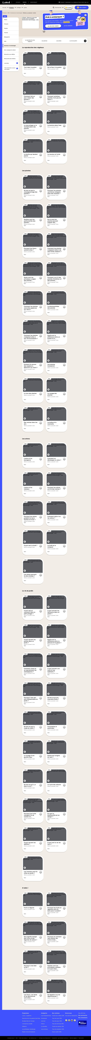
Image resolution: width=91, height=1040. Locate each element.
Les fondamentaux (46, 1015)
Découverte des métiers (9, 58)
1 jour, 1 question (26, 1015)
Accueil (4, 7)
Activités (6, 63)
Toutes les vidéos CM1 (58, 1015)
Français (6, 24)
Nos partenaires (82, 1015)
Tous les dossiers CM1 (58, 1029)
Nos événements (82, 1017)
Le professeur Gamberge (28, 1029)
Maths (5, 19)
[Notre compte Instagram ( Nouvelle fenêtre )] (69, 1020)
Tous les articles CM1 (58, 1023)
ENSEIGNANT (33, 2)
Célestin (24, 1026)
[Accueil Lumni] (6, 2)
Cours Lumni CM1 (56, 1031)
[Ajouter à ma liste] (41, 68)
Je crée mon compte (53, 26)
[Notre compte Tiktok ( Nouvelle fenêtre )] (66, 1020)
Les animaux (44, 1029)
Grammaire (44, 1018)
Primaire (11, 7)
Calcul (43, 1023)
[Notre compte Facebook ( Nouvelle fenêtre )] (75, 1020)
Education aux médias (9, 54)
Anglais (6, 28)
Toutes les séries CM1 (58, 1026)
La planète (44, 1026)
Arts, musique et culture (9, 50)
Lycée (25, 7)
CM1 (9, 12)
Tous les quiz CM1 (57, 1018)
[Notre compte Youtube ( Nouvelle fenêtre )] (72, 1020)
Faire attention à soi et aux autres (9, 68)
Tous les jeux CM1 (57, 1021)
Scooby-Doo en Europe (28, 1021)
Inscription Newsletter (71, 1015)
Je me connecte (68, 25)
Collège (19, 7)
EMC (5, 41)
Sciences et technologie (16, 12)
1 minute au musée (27, 1023)
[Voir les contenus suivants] (85, 41)
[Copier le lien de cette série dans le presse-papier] (44, 31)
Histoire (6, 32)
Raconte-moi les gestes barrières (31, 1018)
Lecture (43, 1021)
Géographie (7, 37)
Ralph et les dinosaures (28, 1031)
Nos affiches (81, 1013)
